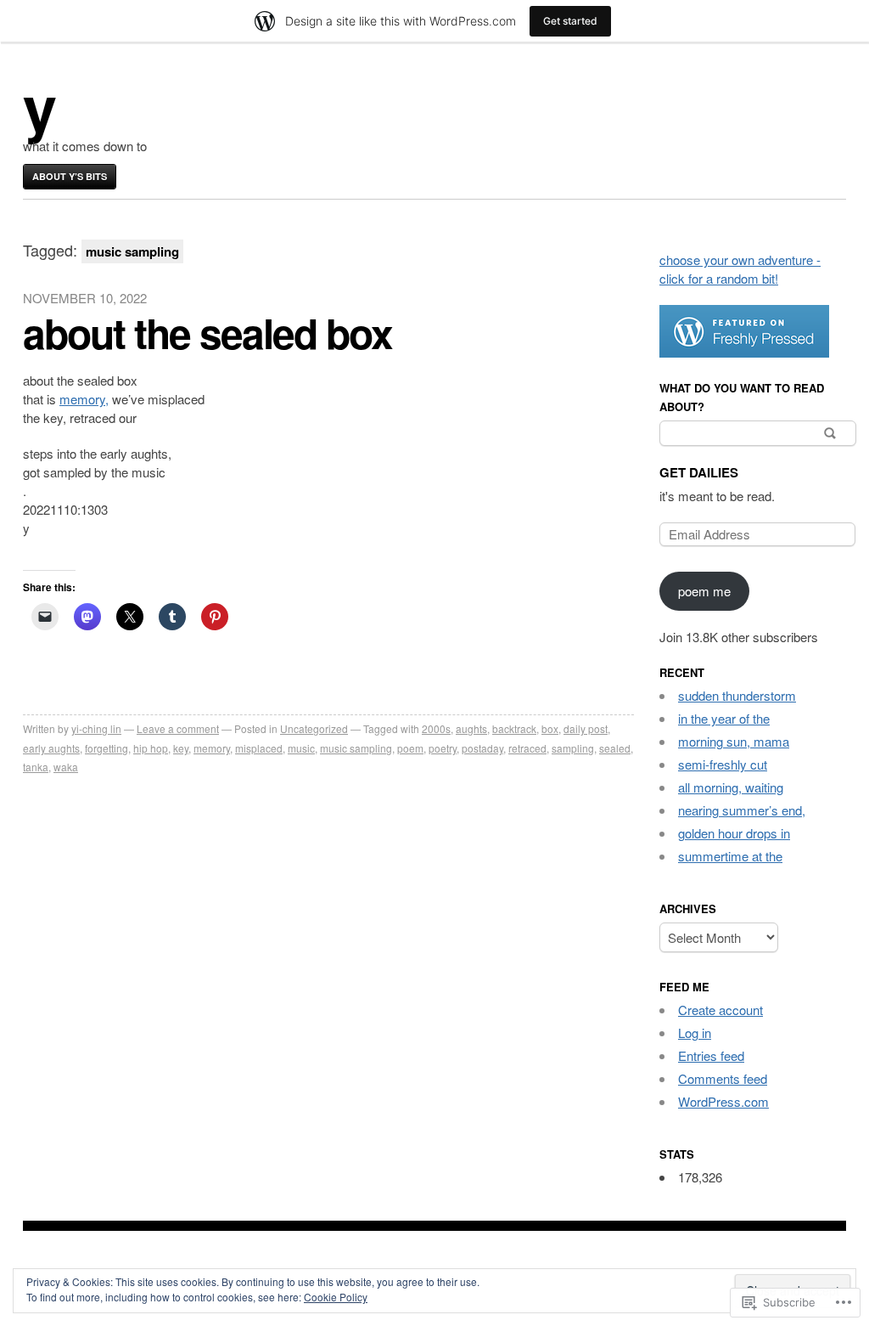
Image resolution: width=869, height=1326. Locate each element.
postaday (482, 748)
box (549, 728)
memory (211, 748)
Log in (694, 1032)
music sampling (356, 748)
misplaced (259, 748)
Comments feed (722, 1078)
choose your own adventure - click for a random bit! (740, 269)
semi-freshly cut (722, 764)
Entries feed (711, 1055)
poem (410, 748)
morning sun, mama (733, 741)
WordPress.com (723, 1101)
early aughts (51, 748)
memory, (84, 399)
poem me (704, 591)
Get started (570, 20)
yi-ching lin (96, 728)
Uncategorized (314, 728)
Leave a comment (178, 728)
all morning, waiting (730, 787)
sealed (615, 748)
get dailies (698, 472)
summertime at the (730, 856)
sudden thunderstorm (737, 695)
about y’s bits (69, 176)
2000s (436, 728)
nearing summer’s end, (741, 810)
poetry (443, 748)
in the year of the (724, 718)
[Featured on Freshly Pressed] (744, 352)
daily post (585, 728)
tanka (35, 766)
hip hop (150, 748)
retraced (527, 748)
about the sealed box (207, 332)
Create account (720, 1009)
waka (65, 766)
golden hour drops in (734, 833)
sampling (573, 748)
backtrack (514, 728)
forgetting (106, 748)
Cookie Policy (335, 1296)
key (180, 748)
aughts (471, 728)
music (301, 748)
